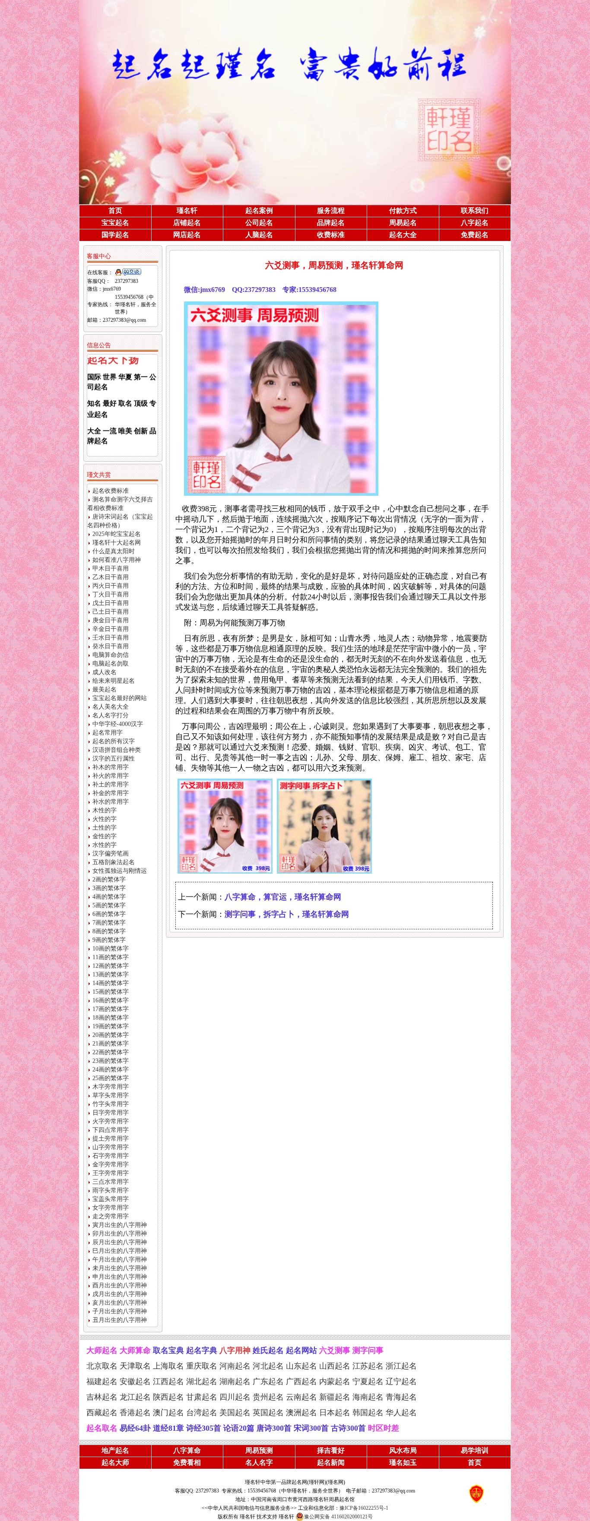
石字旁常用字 (110, 1156)
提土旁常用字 (110, 1138)
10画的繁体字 (110, 948)
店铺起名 (187, 222)
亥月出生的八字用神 (119, 1302)
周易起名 (403, 222)
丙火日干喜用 (110, 586)
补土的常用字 (110, 784)
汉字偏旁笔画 (110, 853)
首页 (115, 210)
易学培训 (474, 1450)
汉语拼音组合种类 (116, 750)
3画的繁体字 (109, 888)
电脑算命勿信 (110, 655)
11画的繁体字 (110, 957)
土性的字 (104, 827)
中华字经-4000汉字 (117, 724)
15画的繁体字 (110, 992)
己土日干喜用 (110, 611)
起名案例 (259, 210)
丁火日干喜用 (110, 594)
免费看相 (187, 1462)
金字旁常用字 (110, 1164)
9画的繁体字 (109, 940)
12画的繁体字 (110, 966)
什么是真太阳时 (113, 551)
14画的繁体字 (110, 983)
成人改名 (104, 672)
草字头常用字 (110, 1095)
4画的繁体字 (109, 897)
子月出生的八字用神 (119, 1311)
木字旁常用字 (110, 1087)
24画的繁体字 (110, 1069)
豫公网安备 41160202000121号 (338, 1517)
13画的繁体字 (110, 974)
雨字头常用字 (110, 1190)
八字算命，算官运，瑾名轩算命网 (283, 897)
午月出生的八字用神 (119, 1259)
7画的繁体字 (109, 922)
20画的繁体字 (110, 1035)
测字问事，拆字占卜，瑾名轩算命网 (287, 914)
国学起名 (115, 234)
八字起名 (474, 222)
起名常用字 (107, 732)
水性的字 (104, 845)
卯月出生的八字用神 (119, 1233)
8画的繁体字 (109, 931)
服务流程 (331, 210)
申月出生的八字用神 (119, 1277)
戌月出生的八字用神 (119, 1294)
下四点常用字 (110, 1130)
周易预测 (259, 1450)
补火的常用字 (110, 776)
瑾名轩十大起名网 (116, 542)
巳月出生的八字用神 (119, 1251)
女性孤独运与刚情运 (119, 871)
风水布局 (403, 1450)
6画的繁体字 (109, 914)
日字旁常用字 (110, 1112)
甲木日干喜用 (110, 568)
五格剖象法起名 (113, 862)
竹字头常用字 (110, 1104)
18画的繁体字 (110, 1017)
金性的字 (104, 836)
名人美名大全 (110, 706)
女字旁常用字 (110, 1207)
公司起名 (259, 222)
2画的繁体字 (109, 879)
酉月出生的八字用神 (119, 1285)
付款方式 (403, 210)
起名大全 (403, 234)
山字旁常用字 (110, 1147)
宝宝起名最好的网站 (119, 698)
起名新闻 (331, 1462)
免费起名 (474, 234)
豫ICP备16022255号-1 (363, 1508)
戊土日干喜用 (110, 603)
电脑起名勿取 (110, 663)
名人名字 (259, 1462)
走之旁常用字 (110, 1216)
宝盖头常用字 (110, 1199)
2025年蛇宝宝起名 (116, 534)
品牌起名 (331, 222)
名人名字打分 (110, 715)
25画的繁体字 (110, 1078)
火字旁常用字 (110, 1121)
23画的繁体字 (110, 1061)
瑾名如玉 (403, 1462)
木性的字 (104, 810)
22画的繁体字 (110, 1052)
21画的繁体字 (110, 1043)
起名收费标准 (110, 491)
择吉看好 (331, 1450)
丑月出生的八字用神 (119, 1320)
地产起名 (115, 1450)
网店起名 (187, 234)
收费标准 (331, 234)
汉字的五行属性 (113, 758)
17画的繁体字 (110, 1009)
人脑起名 (259, 234)
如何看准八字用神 (116, 560)
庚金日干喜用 (110, 620)
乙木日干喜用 (110, 577)
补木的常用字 (110, 767)
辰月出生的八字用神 (119, 1242)
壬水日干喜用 (110, 637)
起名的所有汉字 (113, 741)
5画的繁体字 (109, 905)
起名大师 (115, 1462)
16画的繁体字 (110, 1000)
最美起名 (104, 689)
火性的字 (104, 819)
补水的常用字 (110, 802)
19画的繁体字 (110, 1026)
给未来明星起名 (113, 681)
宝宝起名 (115, 222)
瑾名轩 (187, 210)
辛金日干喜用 (110, 629)
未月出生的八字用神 (119, 1268)
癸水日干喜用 (110, 646)
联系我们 (474, 210)
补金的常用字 (110, 793)
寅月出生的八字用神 (119, 1225)
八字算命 (187, 1450)
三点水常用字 (110, 1182)
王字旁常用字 (110, 1173)
